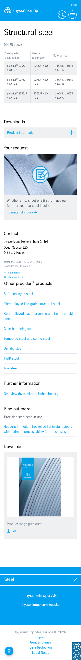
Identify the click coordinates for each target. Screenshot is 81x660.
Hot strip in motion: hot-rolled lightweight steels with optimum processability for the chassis (38, 429)
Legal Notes (40, 652)
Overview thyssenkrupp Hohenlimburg (31, 393)
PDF (13, 531)
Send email (14, 273)
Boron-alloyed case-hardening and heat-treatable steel (39, 316)
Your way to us (15, 277)
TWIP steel (11, 358)
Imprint (41, 637)
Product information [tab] (21, 132)
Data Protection (40, 647)
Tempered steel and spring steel (27, 338)
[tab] (40, 580)
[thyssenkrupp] (21, 15)
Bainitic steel (13, 348)
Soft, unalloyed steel (18, 294)
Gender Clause (40, 642)
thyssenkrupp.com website (40, 604)
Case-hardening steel (19, 328)
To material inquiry (20, 212)
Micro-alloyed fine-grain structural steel (32, 304)
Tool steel (10, 368)
